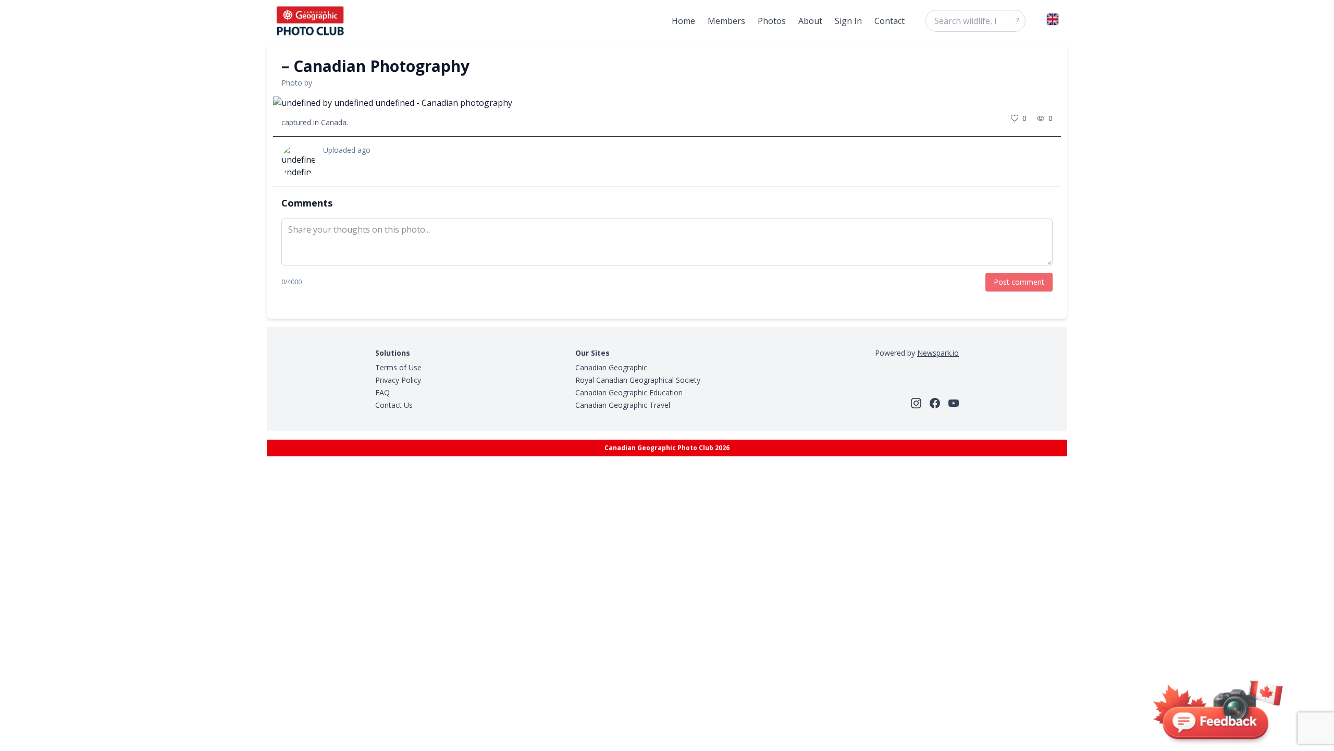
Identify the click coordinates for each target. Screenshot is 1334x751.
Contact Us (394, 405)
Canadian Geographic (611, 367)
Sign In (848, 21)
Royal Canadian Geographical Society (637, 380)
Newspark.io (938, 353)
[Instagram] (916, 403)
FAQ (382, 392)
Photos (772, 21)
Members (726, 21)
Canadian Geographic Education (629, 392)
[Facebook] (935, 403)
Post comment (1019, 282)
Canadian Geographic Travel (622, 405)
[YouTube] (953, 403)
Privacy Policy (398, 380)
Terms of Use (398, 367)
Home (683, 21)
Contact (889, 21)
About (810, 21)
